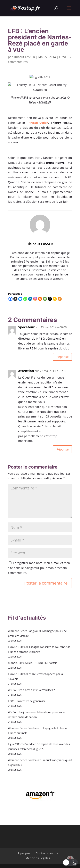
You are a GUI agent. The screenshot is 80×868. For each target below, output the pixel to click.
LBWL (62, 57)
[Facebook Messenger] (20, 299)
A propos (24, 853)
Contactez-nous (47, 853)
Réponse (62, 357)
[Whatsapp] (25, 299)
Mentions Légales (37, 858)
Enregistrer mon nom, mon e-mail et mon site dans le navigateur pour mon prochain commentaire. (39, 568)
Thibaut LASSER (24, 57)
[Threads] (50, 299)
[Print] (40, 299)
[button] (70, 862)
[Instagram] (35, 299)
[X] (15, 299)
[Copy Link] (55, 299)
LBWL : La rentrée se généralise (27, 701)
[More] (60, 299)
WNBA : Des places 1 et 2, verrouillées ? (31, 690)
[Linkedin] (30, 299)
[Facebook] (10, 299)
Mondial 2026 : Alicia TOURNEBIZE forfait (32, 663)
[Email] (45, 299)
